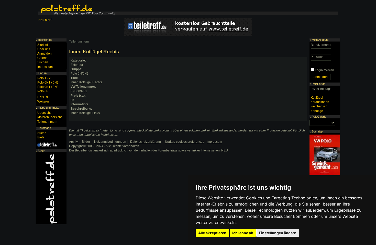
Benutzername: (321, 45)
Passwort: (317, 57)
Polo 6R (43, 91)
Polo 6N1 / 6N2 (48, 82)
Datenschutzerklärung (145, 142)
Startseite (43, 45)
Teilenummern (79, 41)
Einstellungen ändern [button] (277, 233)
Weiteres (43, 101)
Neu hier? (45, 20)
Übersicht (44, 113)
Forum (42, 73)
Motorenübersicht (49, 117)
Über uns (43, 49)
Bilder (86, 142)
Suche (41, 133)
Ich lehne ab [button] (242, 233)
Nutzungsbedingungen (110, 142)
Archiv (73, 142)
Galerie (42, 58)
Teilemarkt (44, 127)
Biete (41, 137)
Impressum (45, 67)
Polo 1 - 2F (44, 78)
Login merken (324, 70)
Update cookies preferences (184, 142)
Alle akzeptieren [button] (212, 233)
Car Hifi (42, 97)
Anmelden (44, 53)
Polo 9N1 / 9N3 (48, 87)
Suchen (42, 62)
